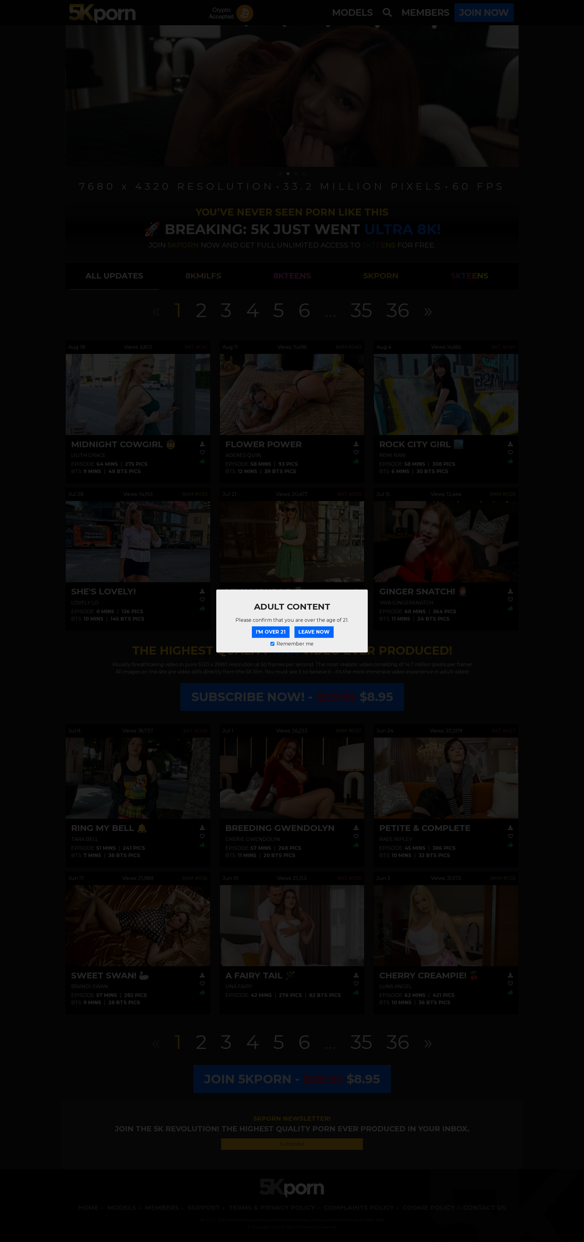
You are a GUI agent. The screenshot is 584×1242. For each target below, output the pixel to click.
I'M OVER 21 (271, 632)
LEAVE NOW (314, 632)
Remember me (295, 644)
